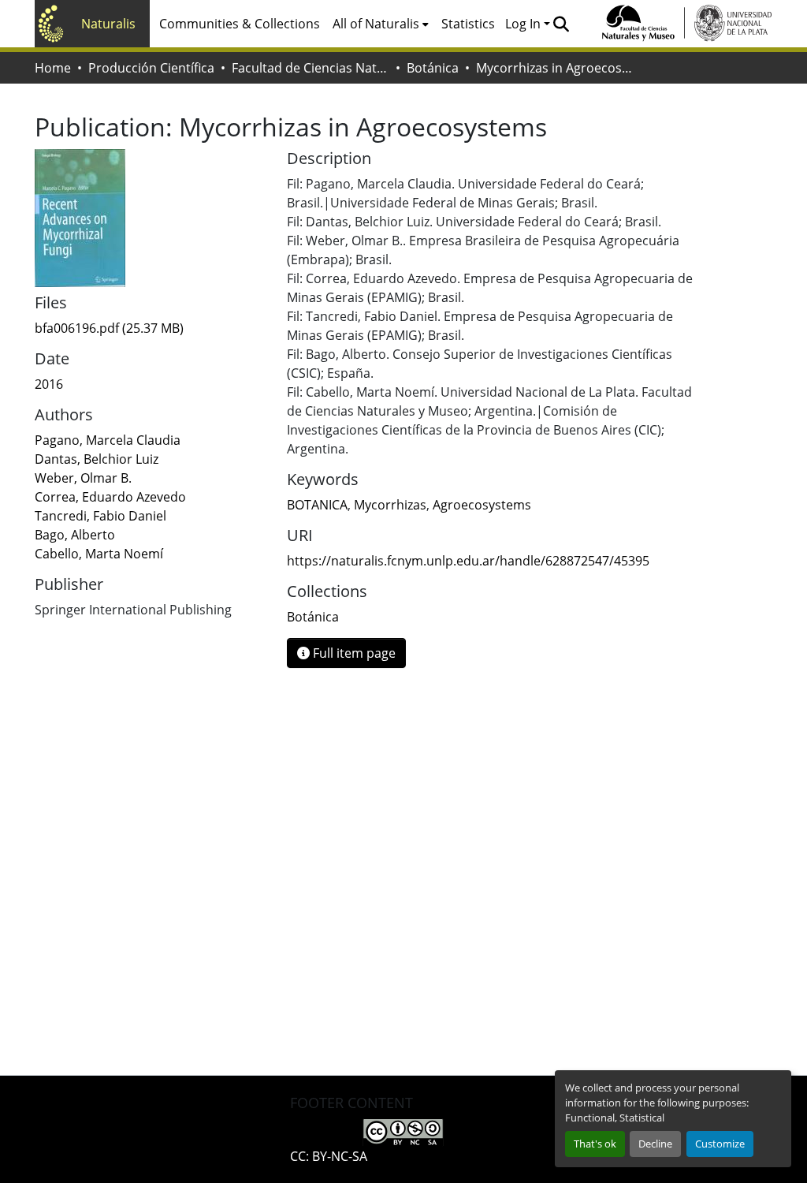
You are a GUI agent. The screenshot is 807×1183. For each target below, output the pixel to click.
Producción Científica (151, 68)
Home (53, 68)
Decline (655, 1143)
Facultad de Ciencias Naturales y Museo (310, 68)
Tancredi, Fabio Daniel (100, 515)
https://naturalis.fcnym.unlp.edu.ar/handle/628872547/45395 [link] (468, 560)
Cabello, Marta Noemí (99, 553)
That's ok (595, 1143)
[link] (151, 328)
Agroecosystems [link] (482, 504)
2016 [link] (49, 384)
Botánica (433, 68)
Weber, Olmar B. (83, 478)
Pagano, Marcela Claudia (107, 440)
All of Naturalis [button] (376, 23)
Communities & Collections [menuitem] (239, 23)
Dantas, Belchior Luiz (96, 459)
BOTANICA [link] (317, 504)
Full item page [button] (353, 653)
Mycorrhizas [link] (390, 504)
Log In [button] (524, 23)
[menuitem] (381, 23)
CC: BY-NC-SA (328, 1156)
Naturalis (108, 23)
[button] (561, 23)
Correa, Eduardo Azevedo (110, 497)
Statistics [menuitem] (468, 23)
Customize (720, 1143)
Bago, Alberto (75, 534)
